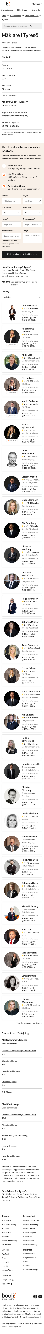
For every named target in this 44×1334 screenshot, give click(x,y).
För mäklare (6, 1245)
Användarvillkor (29, 1254)
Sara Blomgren (29, 952)
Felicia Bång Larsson (28, 330)
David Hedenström (28, 452)
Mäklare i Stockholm (31, 1220)
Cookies (26, 1266)
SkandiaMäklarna (9, 1061)
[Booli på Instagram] (35, 1296)
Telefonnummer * (8, 231)
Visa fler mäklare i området (28, 1023)
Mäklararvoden (28, 1241)
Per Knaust (27, 929)
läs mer (24, 276)
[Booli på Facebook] (40, 1296)
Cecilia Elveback (30, 813)
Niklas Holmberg (30, 906)
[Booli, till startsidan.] (8, 4)
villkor (8, 246)
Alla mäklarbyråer (29, 1232)
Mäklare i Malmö (29, 1228)
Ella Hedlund (28, 378)
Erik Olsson (7, 1092)
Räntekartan (6, 1232)
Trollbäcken (23, 1197)
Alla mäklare (27, 1237)
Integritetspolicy (29, 1258)
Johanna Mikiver (30, 622)
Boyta (25, 196)
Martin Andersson (31, 691)
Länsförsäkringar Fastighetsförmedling (19, 1050)
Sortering (5, 292)
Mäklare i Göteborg (30, 1224)
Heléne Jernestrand (28, 739)
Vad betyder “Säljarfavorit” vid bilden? (24, 283)
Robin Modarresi (30, 859)
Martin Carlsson (30, 401)
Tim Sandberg (29, 523)
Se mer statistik (9, 105)
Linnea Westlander (27, 1000)
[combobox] (16, 26)
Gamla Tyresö (22, 1194)
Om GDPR (27, 1262)
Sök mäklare (22, 10)
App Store (6, 1284)
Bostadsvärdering (9, 1224)
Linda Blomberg (30, 500)
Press (4, 1258)
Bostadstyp (6, 207)
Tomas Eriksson (30, 836)
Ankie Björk (27, 354)
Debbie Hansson (30, 305)
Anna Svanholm (30, 645)
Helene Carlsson (30, 598)
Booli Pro (5, 1237)
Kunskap (5, 1228)
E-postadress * (29, 219)
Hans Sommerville (31, 764)
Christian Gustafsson (27, 574)
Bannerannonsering (9, 1241)
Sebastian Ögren (30, 883)
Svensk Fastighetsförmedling (15, 1135)
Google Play (6, 1280)
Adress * (5, 196)
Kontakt (5, 1266)
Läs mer (5, 1200)
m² (40, 201)
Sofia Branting (29, 975)
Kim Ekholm (28, 714)
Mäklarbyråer (36, 10)
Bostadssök (6, 1220)
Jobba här (6, 1262)
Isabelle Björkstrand (28, 426)
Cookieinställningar (30, 1270)
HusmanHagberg (9, 1081)
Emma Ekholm (29, 668)
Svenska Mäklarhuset (11, 1071)
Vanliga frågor (7, 1270)
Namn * (5, 219)
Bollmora (13, 1197)
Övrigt (25, 231)
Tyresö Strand (35, 1197)
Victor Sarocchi (29, 476)
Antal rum (27, 207)
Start (4, 15)
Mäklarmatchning (30, 1245)
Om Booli (5, 1254)
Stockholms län (31, 15)
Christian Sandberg (26, 548)
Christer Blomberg (26, 789)
